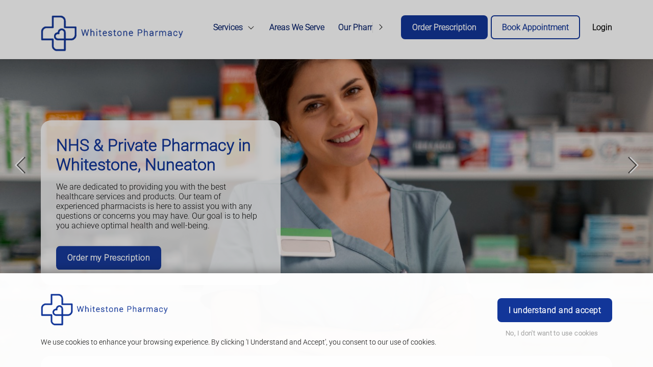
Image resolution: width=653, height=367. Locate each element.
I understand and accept (555, 310)
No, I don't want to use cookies (552, 333)
